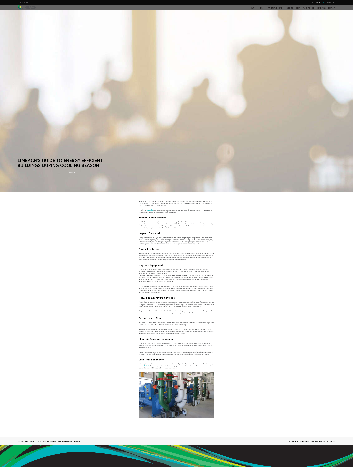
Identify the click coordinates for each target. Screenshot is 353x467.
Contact (146, 366)
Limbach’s (150, 210)
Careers (328, 2)
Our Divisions (23, 2)
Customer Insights (71, 155)
